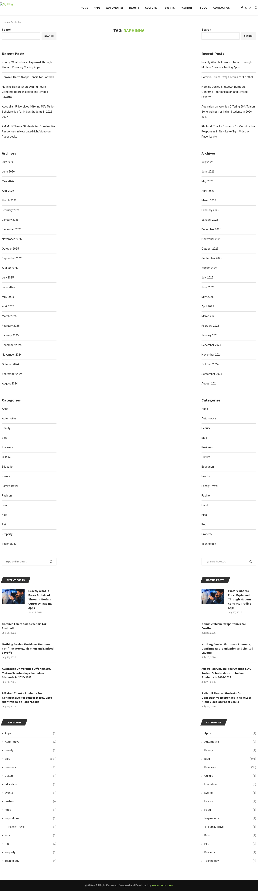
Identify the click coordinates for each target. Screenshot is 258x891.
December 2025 (211, 229)
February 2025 (210, 325)
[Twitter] (246, 7)
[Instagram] (250, 7)
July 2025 (207, 277)
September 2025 (212, 258)
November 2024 (211, 354)
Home (84, 7)
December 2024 (211, 345)
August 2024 (209, 383)
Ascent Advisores (162, 885)
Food (204, 7)
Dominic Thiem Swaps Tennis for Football (227, 77)
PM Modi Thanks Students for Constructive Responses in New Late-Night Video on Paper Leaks (228, 131)
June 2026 (208, 171)
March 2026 (209, 200)
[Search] (256, 7)
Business (207, 447)
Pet (204, 524)
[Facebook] (242, 7)
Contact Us (221, 7)
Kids (204, 515)
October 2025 (210, 248)
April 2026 (208, 191)
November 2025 (211, 239)
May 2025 (207, 297)
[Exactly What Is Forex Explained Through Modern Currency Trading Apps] (213, 596)
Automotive (115, 7)
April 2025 (208, 306)
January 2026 (210, 219)
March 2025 (209, 316)
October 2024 (210, 364)
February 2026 (210, 210)
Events (170, 7)
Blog (204, 437)
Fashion (186, 7)
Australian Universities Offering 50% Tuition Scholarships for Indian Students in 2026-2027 (228, 111)
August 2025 (209, 268)
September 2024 (212, 374)
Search (206, 29)
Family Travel (210, 486)
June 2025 (208, 287)
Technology (209, 543)
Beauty (134, 7)
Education (208, 466)
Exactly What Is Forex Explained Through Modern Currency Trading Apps (239, 599)
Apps (97, 7)
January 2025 (210, 335)
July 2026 (207, 162)
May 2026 (207, 181)
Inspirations (230, 818)
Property (207, 534)
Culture (151, 7)
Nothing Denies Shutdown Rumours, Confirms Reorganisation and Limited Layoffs (225, 92)
